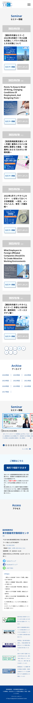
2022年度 (16, 381)
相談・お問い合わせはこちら (16, 548)
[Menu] (28, 4)
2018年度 (27, 386)
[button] (30, 430)
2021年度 (27, 381)
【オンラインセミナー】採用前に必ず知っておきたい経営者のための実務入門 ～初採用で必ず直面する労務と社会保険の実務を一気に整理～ (16, 436)
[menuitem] (28, 4)
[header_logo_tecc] (13, 4)
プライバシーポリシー (16, 696)
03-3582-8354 (10, 545)
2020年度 (5, 386)
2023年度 (5, 381)
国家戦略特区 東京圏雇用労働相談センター (16, 689)
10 (25, 445)
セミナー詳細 (10, 67)
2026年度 (5, 375)
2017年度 (5, 392)
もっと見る (25, 449)
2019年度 (16, 386)
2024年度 (27, 375)
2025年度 (16, 375)
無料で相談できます (16, 467)
